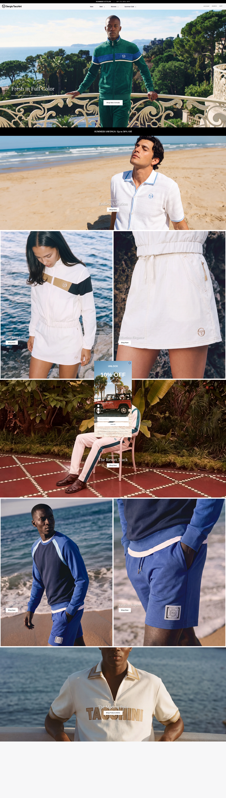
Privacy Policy (107, 431)
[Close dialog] (130, 363)
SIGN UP (113, 424)
